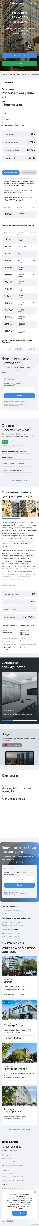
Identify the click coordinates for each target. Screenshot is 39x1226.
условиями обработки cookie (19, 1198)
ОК (19, 1213)
